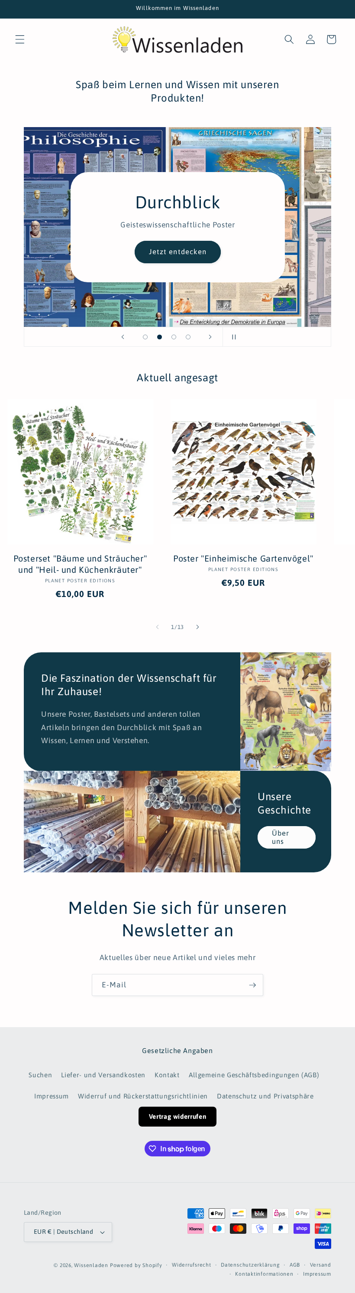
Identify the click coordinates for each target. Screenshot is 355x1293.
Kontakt (167, 1075)
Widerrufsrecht (191, 1265)
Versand (320, 1265)
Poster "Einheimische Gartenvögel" (243, 558)
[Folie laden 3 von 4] (174, 337)
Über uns (280, 837)
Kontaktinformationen (264, 1274)
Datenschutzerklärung (250, 1265)
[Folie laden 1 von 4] (145, 337)
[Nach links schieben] (157, 627)
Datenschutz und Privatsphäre (265, 1096)
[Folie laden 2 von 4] (159, 337)
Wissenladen (91, 1265)
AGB (295, 1265)
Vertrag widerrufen (178, 1116)
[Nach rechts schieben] (197, 627)
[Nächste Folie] (210, 336)
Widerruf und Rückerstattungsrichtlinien (143, 1096)
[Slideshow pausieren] (232, 336)
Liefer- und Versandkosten (103, 1075)
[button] (20, 39)
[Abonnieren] (252, 985)
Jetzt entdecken (177, 251)
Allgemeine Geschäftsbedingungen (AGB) (254, 1075)
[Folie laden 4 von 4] (188, 337)
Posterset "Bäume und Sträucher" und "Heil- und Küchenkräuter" (80, 564)
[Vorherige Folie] (122, 336)
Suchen (40, 1075)
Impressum (51, 1096)
